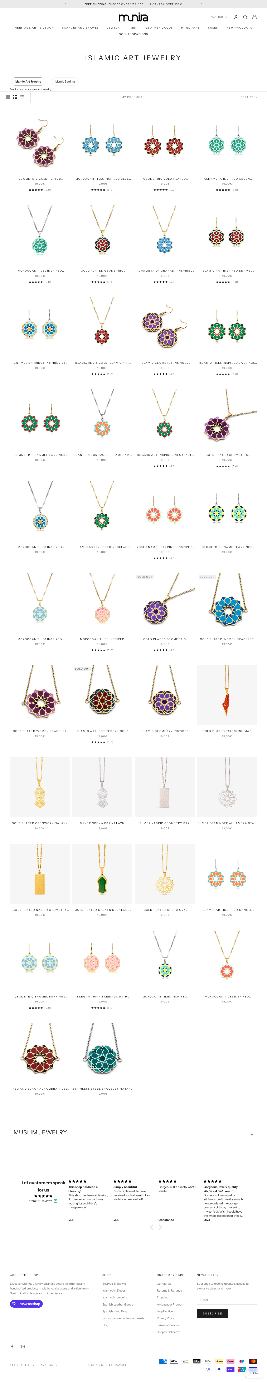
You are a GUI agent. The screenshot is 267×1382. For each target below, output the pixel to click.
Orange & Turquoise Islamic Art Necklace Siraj (102, 455)
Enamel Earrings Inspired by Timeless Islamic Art (40, 363)
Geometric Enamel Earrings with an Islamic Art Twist (227, 547)
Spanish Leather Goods (117, 1304)
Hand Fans (190, 27)
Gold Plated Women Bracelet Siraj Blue (227, 639)
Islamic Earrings (65, 81)
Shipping (162, 1297)
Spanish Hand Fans (114, 1311)
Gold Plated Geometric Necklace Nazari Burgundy (102, 271)
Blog (105, 1325)
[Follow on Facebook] (12, 1346)
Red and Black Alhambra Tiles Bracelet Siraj (40, 1089)
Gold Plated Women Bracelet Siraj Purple (40, 731)
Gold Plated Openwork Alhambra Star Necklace (165, 910)
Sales (213, 27)
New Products (239, 27)
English (216, 17)
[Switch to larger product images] (8, 97)
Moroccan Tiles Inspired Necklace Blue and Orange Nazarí (39, 547)
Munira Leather (19, 89)
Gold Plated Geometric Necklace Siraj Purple (227, 455)
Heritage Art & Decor (34, 27)
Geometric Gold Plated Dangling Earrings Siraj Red (164, 179)
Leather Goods (159, 27)
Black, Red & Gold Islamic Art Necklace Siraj (102, 363)
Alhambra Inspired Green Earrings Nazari (227, 179)
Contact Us (164, 1284)
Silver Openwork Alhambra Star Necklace (227, 823)
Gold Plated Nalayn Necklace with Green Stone (102, 910)
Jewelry (114, 27)
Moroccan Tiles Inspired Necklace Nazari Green (40, 271)
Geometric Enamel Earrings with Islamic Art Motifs (40, 997)
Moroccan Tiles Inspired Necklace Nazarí (164, 997)
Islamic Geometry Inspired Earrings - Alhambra (165, 363)
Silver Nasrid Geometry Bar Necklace (165, 823)
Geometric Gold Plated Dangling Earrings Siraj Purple (40, 179)
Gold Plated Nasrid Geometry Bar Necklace (40, 910)
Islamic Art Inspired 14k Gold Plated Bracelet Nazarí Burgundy (102, 731)
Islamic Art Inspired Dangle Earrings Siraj (227, 910)
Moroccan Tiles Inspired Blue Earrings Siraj (102, 179)
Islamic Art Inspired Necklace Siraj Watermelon (102, 547)
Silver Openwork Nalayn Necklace (102, 823)
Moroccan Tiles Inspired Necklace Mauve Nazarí (40, 639)
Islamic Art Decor (113, 1290)
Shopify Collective (168, 1332)
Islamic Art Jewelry (28, 81)
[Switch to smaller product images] (15, 97)
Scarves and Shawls (80, 27)
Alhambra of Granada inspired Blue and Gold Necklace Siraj (165, 271)
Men (134, 27)
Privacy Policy (166, 1318)
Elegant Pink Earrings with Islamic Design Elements (102, 997)
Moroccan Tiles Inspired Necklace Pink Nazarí (102, 639)
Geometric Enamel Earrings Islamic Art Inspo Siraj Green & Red (40, 455)
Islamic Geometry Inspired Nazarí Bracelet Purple (165, 731)
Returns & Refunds (169, 1290)
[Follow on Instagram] (23, 1346)
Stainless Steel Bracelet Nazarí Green (102, 1089)
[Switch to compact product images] (22, 97)
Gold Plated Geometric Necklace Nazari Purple (165, 639)
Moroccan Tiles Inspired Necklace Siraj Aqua (227, 997)
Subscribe (212, 1313)
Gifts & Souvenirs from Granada (123, 1318)
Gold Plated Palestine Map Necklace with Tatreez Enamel (227, 731)
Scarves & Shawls (114, 1284)
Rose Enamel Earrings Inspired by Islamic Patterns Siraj (165, 547)
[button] (153, 1227)
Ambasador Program (170, 1304)
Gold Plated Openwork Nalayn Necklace (40, 823)
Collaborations (133, 34)
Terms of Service (168, 1325)
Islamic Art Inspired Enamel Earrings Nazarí (227, 271)
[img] (43, 1196)
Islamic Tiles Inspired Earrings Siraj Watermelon (227, 363)
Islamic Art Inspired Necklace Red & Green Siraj (164, 455)
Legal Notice (165, 1311)
